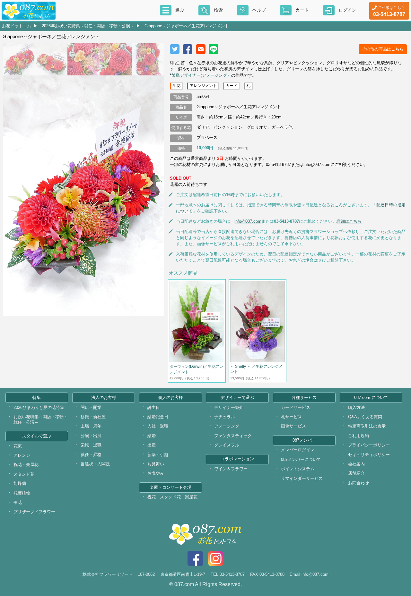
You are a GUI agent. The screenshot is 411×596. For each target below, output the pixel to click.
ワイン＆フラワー (231, 468)
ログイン (347, 10)
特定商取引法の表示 (367, 426)
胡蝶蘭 (19, 483)
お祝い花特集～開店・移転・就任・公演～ (40, 419)
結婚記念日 (157, 416)
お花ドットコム (16, 25)
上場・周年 (91, 426)
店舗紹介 (356, 473)
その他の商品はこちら (383, 49)
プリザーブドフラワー (34, 511)
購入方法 (356, 407)
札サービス (291, 416)
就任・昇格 (91, 454)
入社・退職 (157, 426)
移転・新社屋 (93, 416)
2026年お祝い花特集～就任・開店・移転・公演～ (88, 25)
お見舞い (155, 464)
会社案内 (356, 464)
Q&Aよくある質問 (365, 416)
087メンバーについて (301, 459)
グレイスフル (226, 445)
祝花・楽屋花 (26, 464)
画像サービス (293, 426)
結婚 (151, 435)
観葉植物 (21, 493)
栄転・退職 (91, 445)
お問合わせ (358, 482)
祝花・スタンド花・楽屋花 (172, 497)
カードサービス (295, 407)
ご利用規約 (358, 435)
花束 (17, 446)
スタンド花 (23, 474)
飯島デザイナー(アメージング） (201, 75)
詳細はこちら (349, 221)
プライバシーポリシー (369, 445)
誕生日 (153, 407)
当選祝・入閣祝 (95, 464)
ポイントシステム (297, 468)
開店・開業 (91, 407)
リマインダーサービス (302, 478)
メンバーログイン (297, 449)
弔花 (17, 502)
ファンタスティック (233, 435)
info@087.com (247, 221)
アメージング (226, 426)
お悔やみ (155, 473)
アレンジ (21, 455)
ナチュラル (224, 416)
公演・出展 (91, 435)
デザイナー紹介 (228, 407)
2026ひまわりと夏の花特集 (38, 407)
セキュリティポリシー (369, 454)
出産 (151, 445)
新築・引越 (157, 454)
